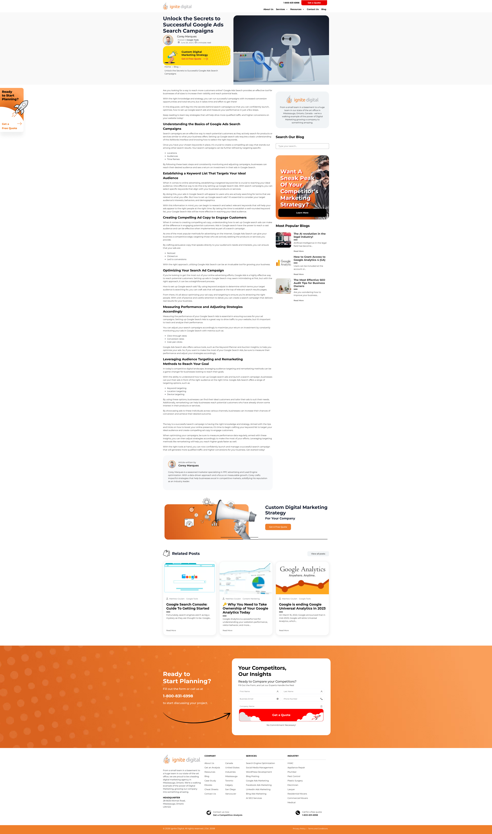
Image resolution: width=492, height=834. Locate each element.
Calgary (229, 785)
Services (280, 9)
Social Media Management (259, 767)
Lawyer (291, 789)
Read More (299, 251)
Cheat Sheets (211, 789)
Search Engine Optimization (260, 763)
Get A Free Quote (278, 527)
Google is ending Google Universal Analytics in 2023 (302, 606)
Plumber (292, 772)
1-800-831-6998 (291, 3)
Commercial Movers (298, 798)
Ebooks (208, 785)
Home (168, 67)
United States (232, 767)
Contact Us (313, 9)
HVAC (290, 763)
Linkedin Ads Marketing (258, 789)
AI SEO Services (254, 798)
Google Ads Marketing (257, 780)
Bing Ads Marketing (256, 794)
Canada (229, 763)
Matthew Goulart (177, 599)
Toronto (229, 780)
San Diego (230, 789)
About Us (268, 9)
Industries (230, 772)
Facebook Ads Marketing (259, 785)
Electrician (293, 785)
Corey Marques (187, 36)
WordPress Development (259, 772)
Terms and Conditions (318, 828)
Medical (291, 802)
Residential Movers (297, 794)
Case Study (210, 780)
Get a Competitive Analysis (227, 815)
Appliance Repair (296, 767)
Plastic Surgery (295, 780)
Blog (323, 9)
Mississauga (231, 776)
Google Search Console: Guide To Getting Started (187, 606)
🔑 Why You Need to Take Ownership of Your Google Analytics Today (245, 608)
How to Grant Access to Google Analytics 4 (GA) (309, 258)
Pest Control (294, 776)
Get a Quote (314, 3)
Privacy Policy (299, 828)
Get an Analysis (212, 767)
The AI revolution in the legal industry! (310, 235)
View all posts (318, 554)
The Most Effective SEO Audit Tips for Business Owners (309, 283)
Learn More (302, 213)
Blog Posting (252, 776)
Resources (295, 9)
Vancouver (230, 794)
